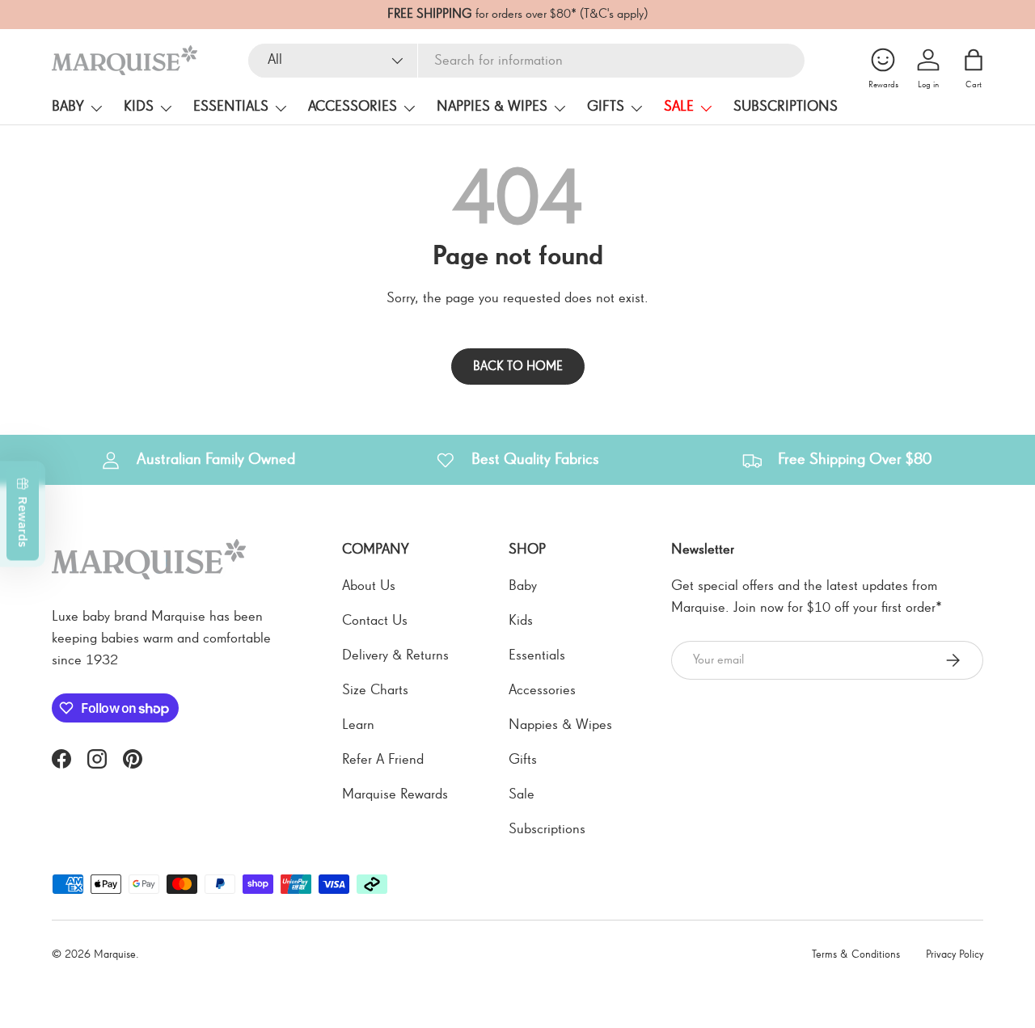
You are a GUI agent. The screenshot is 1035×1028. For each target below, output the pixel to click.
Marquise (115, 954)
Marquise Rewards (395, 794)
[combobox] (526, 61)
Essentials (230, 106)
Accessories (352, 106)
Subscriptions (785, 106)
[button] (973, 60)
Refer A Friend (383, 759)
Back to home (518, 366)
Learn (358, 725)
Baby (68, 106)
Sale (679, 106)
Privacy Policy (954, 954)
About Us (368, 586)
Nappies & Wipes (492, 106)
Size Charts (375, 690)
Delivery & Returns (395, 655)
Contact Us (375, 620)
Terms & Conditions (856, 954)
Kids (139, 106)
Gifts (605, 106)
